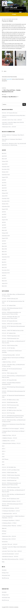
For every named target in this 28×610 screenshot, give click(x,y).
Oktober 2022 (5, 203)
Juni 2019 (4, 243)
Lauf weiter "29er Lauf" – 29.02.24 (9, 544)
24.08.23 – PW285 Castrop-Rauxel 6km (11, 475)
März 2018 (4, 249)
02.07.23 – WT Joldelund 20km (9, 305)
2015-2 (3, 451)
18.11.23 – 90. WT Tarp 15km (8, 413)
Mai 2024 (4, 153)
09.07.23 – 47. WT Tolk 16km (8, 348)
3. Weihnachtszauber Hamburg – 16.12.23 (11, 501)
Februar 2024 (5, 161)
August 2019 (5, 238)
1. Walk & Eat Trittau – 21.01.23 (9, 362)
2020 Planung (5, 459)
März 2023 (4, 190)
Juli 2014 (4, 275)
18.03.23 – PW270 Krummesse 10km (10, 405)
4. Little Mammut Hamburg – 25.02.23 (10, 508)
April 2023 (4, 188)
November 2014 (5, 270)
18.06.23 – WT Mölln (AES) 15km (9, 407)
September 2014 (6, 272)
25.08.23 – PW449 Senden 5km (9, 480)
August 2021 (5, 219)
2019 (5, 71)
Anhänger (4, 531)
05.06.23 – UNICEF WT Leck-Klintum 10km (11, 323)
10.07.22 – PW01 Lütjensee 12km (9, 373)
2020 (3, 456)
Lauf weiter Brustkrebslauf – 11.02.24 (10, 553)
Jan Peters (14, 19)
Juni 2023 (4, 182)
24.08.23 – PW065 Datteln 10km (9, 472)
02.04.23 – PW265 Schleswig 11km (10, 298)
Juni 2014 (4, 278)
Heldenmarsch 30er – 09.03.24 (9, 536)
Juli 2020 (4, 225)
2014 (3, 446)
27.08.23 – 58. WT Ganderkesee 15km (10, 498)
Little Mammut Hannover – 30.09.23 (10, 556)
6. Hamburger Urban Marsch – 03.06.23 (11, 520)
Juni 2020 (4, 227)
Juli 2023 (4, 180)
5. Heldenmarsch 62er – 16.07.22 (9, 513)
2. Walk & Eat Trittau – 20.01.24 (9, 435)
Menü (14, 14)
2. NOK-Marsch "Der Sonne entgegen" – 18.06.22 (13, 428)
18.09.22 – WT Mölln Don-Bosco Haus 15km (12, 410)
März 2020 (4, 230)
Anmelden (4, 570)
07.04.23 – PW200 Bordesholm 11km (10, 338)
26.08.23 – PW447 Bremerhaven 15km (11, 487)
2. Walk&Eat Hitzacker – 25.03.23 (9, 438)
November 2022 (5, 201)
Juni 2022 (4, 214)
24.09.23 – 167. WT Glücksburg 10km (10, 477)
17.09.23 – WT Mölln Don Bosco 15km (10, 399)
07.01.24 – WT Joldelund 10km (9, 333)
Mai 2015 (4, 262)
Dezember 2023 (5, 166)
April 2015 (4, 264)
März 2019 (4, 246)
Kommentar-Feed (6, 575)
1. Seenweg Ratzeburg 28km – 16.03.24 (11, 355)
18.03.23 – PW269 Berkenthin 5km (10, 402)
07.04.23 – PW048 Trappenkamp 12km (11, 335)
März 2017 (4, 251)
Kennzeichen (5, 541)
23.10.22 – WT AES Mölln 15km (9, 467)
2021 (3, 462)
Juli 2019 (4, 241)
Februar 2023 (5, 193)
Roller (3, 561)
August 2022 (5, 209)
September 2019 (6, 235)
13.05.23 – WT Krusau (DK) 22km (9, 380)
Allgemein (4, 528)
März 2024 (4, 158)
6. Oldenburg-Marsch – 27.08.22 (9, 523)
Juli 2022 (4, 211)
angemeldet (9, 79)
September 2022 (6, 206)
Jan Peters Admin (6, 135)
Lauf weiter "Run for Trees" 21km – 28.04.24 (12, 551)
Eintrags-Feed (5, 572)
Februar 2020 (5, 233)
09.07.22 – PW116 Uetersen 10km (10, 345)
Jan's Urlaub (10, 8)
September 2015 (6, 257)
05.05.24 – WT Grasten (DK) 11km (9, 112)
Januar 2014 (4, 283)
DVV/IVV (4, 533)
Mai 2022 (4, 217)
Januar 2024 (4, 164)
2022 (3, 464)
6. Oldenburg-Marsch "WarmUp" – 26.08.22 (11, 525)
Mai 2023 (4, 185)
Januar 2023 (4, 195)
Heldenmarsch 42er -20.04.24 (9, 539)
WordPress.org (5, 578)
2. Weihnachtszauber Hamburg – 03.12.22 (11, 443)
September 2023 (6, 174)
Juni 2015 (4, 259)
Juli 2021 (4, 222)
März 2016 (4, 254)
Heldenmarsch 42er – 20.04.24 (9, 126)
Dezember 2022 (5, 198)
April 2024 (4, 156)
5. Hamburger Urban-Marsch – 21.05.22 (11, 510)
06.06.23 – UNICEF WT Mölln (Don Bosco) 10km (13, 330)
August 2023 (5, 177)
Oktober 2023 (5, 172)
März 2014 (4, 280)
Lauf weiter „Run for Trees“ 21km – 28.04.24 (12, 119)
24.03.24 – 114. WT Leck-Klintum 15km (11, 470)
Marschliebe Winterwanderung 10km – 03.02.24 (12, 559)
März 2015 (4, 267)
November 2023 (5, 169)
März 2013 (4, 286)
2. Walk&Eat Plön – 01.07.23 (8, 440)
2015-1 (3, 448)
